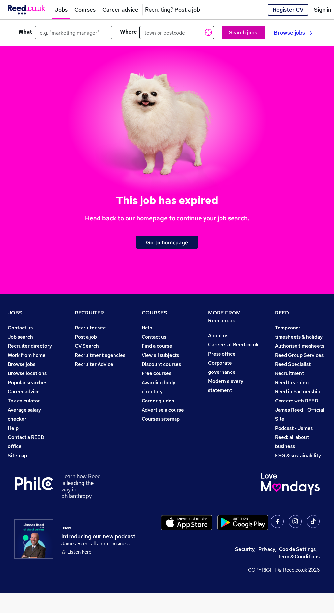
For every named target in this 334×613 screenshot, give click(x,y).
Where (128, 31)
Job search (20, 337)
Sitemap (17, 455)
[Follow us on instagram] (295, 521)
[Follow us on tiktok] (313, 521)
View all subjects (160, 355)
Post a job (86, 337)
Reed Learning (292, 382)
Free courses (156, 373)
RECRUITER (89, 312)
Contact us (20, 328)
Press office (221, 354)
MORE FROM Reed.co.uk (224, 316)
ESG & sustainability (298, 455)
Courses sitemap (161, 419)
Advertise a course (163, 410)
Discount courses (161, 364)
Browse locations (27, 373)
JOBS (15, 312)
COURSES (154, 312)
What (25, 31)
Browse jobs (289, 32)
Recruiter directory (30, 346)
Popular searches (27, 382)
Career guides (158, 401)
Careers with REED (296, 401)
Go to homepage (167, 242)
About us (218, 335)
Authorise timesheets (299, 346)
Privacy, (267, 549)
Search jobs (243, 32)
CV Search (87, 346)
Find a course (157, 346)
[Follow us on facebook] (277, 521)
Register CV (288, 9)
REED (282, 312)
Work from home (27, 355)
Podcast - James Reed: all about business (294, 437)
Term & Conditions (299, 556)
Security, (245, 549)
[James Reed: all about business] (33, 539)
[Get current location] (207, 32)
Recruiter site (90, 328)
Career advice (24, 391)
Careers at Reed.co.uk (233, 345)
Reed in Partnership (297, 391)
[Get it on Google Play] (242, 522)
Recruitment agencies (100, 355)
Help (13, 428)
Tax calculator (24, 401)
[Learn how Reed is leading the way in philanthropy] (37, 486)
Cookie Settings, (298, 549)
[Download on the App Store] (186, 522)
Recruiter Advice (94, 364)
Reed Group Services (299, 355)
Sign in (322, 9)
